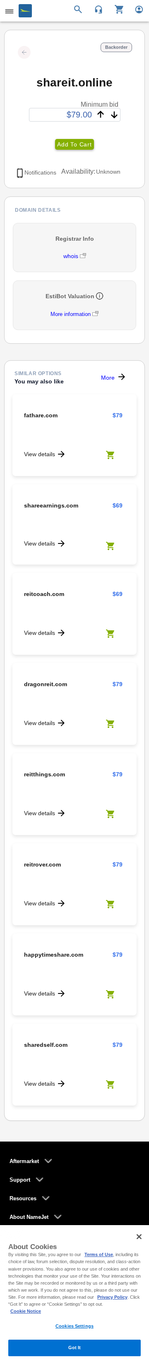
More (108, 377)
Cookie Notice (25, 1311)
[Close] (139, 1237)
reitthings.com (44, 774)
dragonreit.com (45, 684)
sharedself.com (45, 1044)
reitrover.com (42, 864)
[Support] (96, 8)
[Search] (79, 8)
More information (70, 314)
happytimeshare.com (53, 954)
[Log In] (135, 8)
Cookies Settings (74, 1326)
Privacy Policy (112, 1297)
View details (39, 454)
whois (71, 256)
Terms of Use (98, 1254)
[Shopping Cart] (116, 8)
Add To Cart (74, 144)
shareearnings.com (51, 505)
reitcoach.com (44, 594)
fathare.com (41, 415)
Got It (74, 1347)
